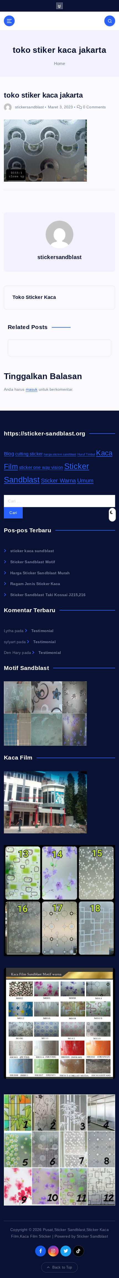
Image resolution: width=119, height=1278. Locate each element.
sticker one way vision (41, 467)
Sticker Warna (58, 481)
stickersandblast (29, 107)
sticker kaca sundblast (32, 551)
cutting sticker (29, 454)
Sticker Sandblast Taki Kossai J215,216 (48, 595)
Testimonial (42, 630)
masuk (32, 389)
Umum (85, 481)
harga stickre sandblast (60, 454)
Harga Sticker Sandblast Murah (40, 573)
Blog (9, 454)
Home (59, 63)
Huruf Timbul (86, 454)
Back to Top (62, 1267)
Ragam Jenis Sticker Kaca (35, 583)
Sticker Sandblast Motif (32, 562)
